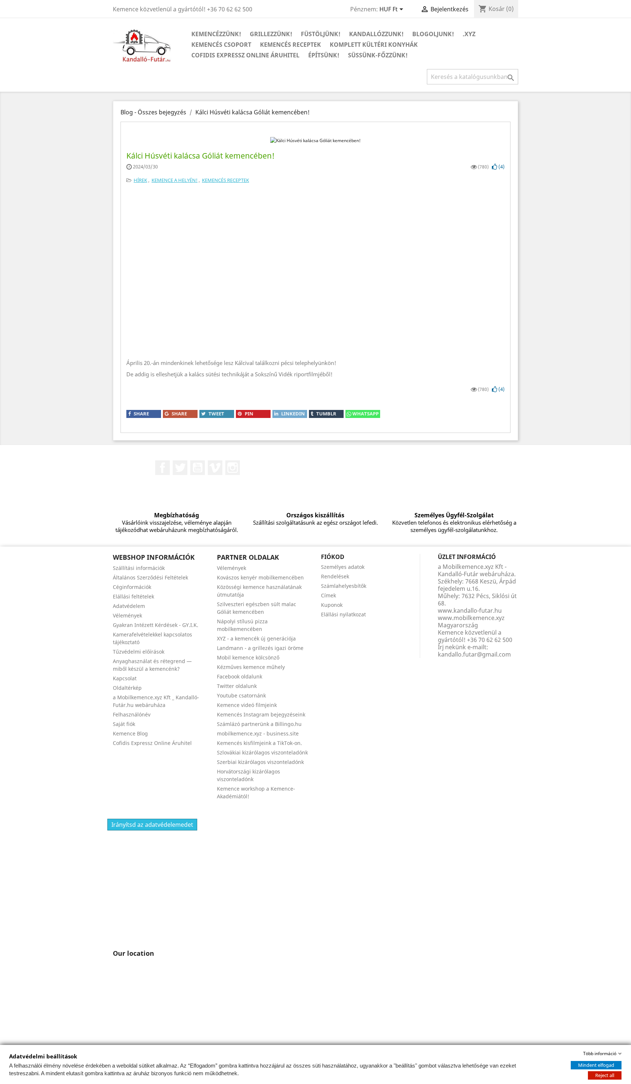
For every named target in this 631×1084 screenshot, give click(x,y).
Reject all (604, 1075)
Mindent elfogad (596, 1065)
